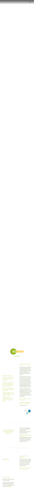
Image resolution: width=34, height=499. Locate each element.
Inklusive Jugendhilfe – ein (8, 392)
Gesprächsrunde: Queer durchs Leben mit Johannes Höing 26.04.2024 (8, 379)
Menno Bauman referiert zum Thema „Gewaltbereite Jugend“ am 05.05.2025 (8, 389)
